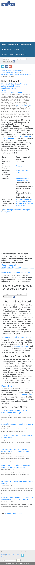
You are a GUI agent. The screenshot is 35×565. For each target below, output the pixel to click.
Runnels (19, 166)
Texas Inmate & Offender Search (11, 70)
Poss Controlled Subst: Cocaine (14, 84)
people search (27, 395)
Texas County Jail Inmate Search (16, 337)
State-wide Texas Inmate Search (15, 273)
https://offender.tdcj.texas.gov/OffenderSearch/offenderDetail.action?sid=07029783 (24, 202)
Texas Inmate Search (21, 346)
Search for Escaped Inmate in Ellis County (17, 424)
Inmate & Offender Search (11, 93)
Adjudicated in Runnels (10, 86)
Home (3, 554)
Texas (3, 90)
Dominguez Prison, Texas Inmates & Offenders (16, 74)
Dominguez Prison (8, 88)
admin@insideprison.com (23, 105)
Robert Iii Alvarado (9, 265)
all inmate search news (13, 513)
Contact (13, 554)
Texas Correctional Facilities (10, 72)
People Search (8, 386)
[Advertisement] (17, 24)
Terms (8, 554)
